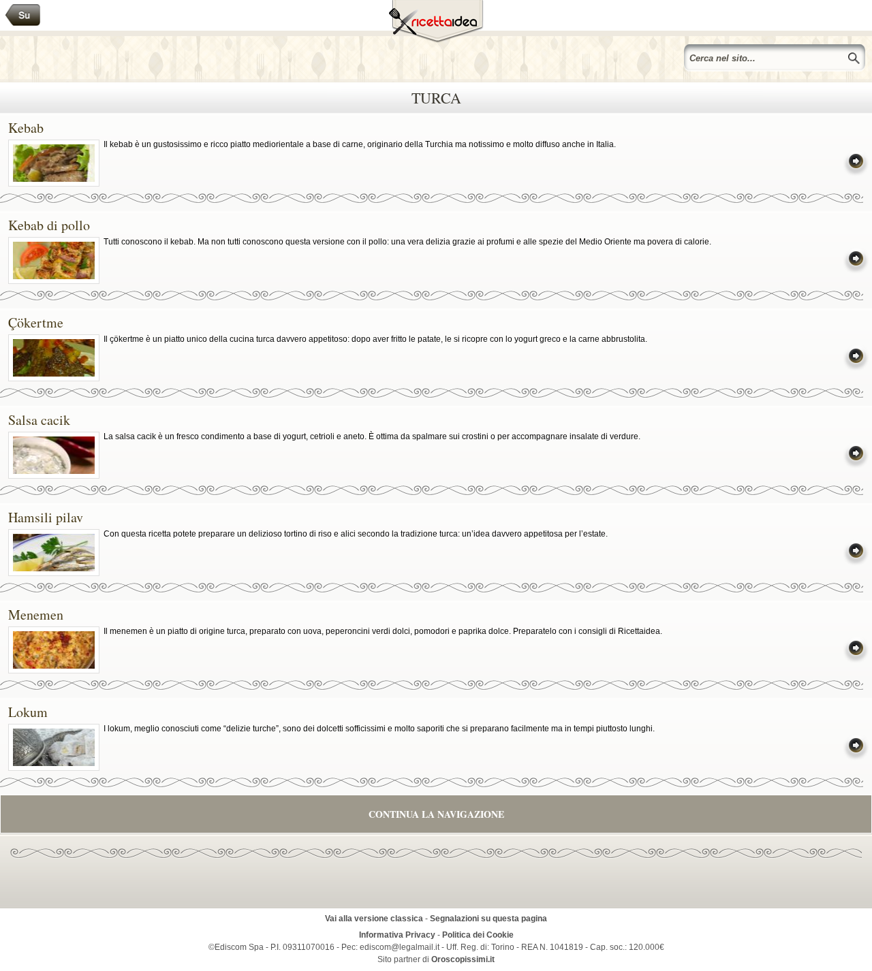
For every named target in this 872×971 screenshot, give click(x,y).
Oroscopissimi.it (463, 959)
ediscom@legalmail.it (399, 947)
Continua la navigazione (436, 814)
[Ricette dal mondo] (23, 15)
